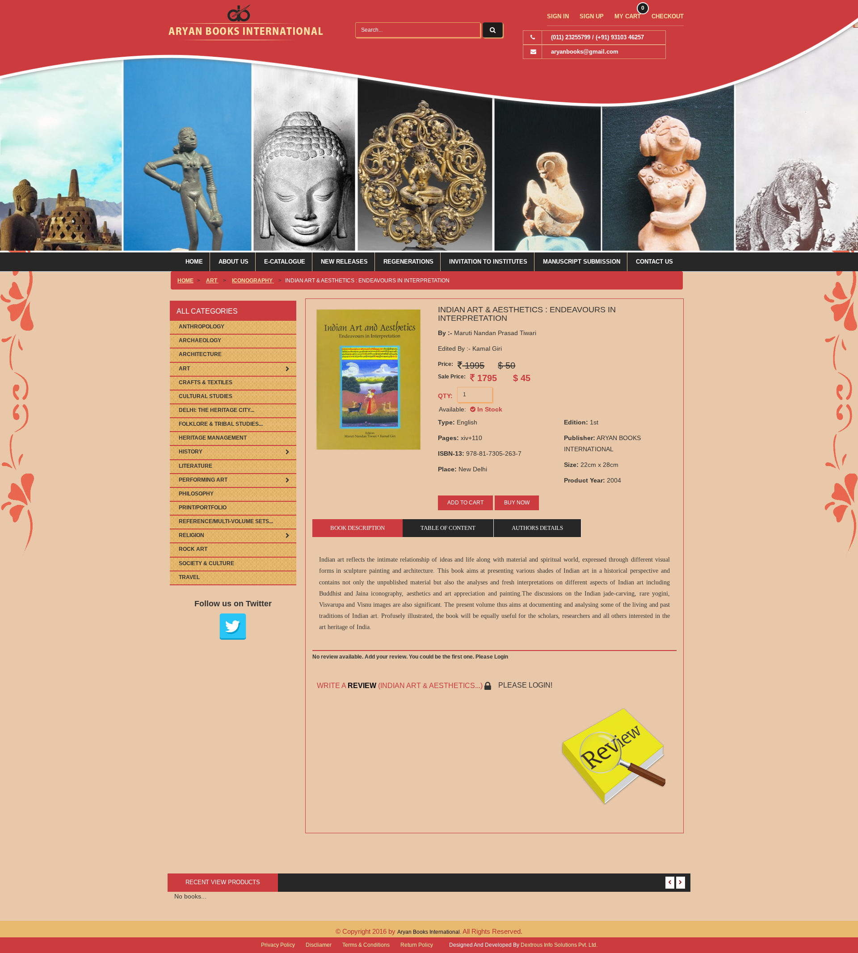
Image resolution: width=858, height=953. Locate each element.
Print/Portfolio (203, 507)
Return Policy (416, 945)
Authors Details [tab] (537, 528)
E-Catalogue (284, 261)
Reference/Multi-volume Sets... (226, 521)
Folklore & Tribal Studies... (221, 424)
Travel (189, 577)
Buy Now (517, 503)
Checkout (668, 16)
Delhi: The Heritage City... (216, 410)
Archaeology (200, 340)
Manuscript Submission (581, 261)
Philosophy (196, 494)
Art (212, 280)
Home (194, 261)
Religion (191, 535)
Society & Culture (206, 563)
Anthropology (201, 326)
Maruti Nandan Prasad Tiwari (487, 332)
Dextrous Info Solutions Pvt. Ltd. (559, 945)
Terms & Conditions (366, 945)
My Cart (627, 16)
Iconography (253, 280)
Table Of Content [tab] (448, 528)
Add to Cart (465, 503)
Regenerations (408, 261)
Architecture (200, 354)
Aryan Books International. (430, 932)
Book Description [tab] (357, 528)
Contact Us (654, 261)
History (190, 452)
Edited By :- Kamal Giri (470, 348)
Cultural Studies (205, 396)
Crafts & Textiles (205, 382)
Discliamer (319, 945)
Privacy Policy (278, 945)
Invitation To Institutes (488, 261)
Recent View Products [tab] (222, 882)
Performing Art (203, 480)
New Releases (344, 261)
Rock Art (193, 549)
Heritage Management (213, 438)
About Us (233, 261)
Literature (195, 466)
